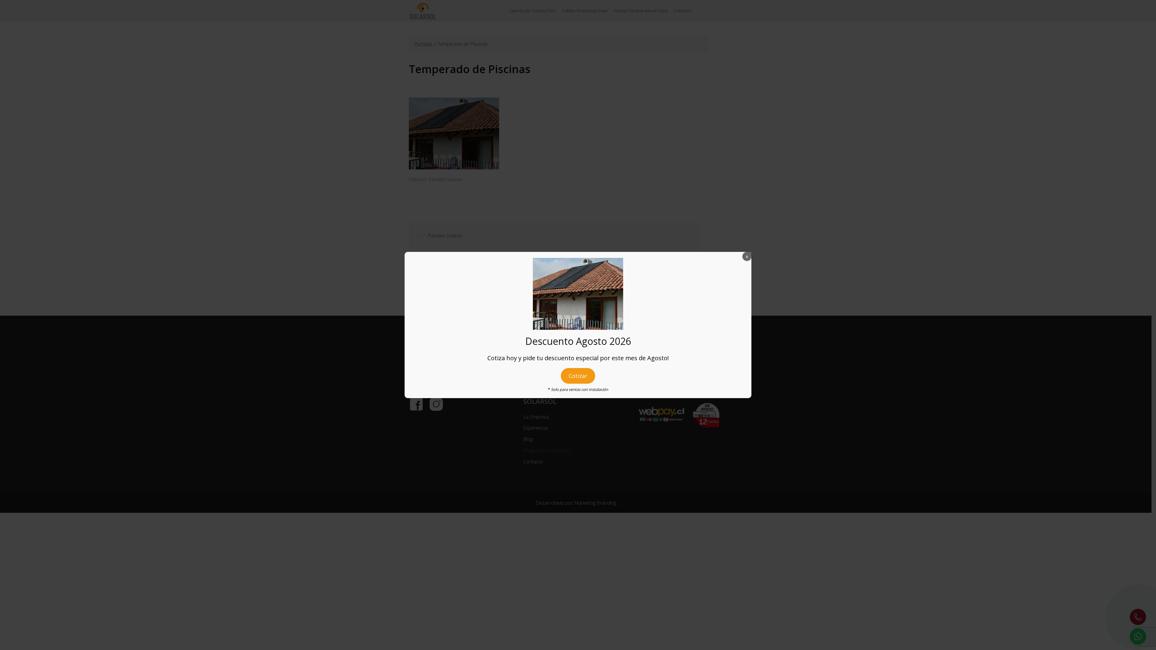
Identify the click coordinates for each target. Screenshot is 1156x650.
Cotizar (578, 375)
